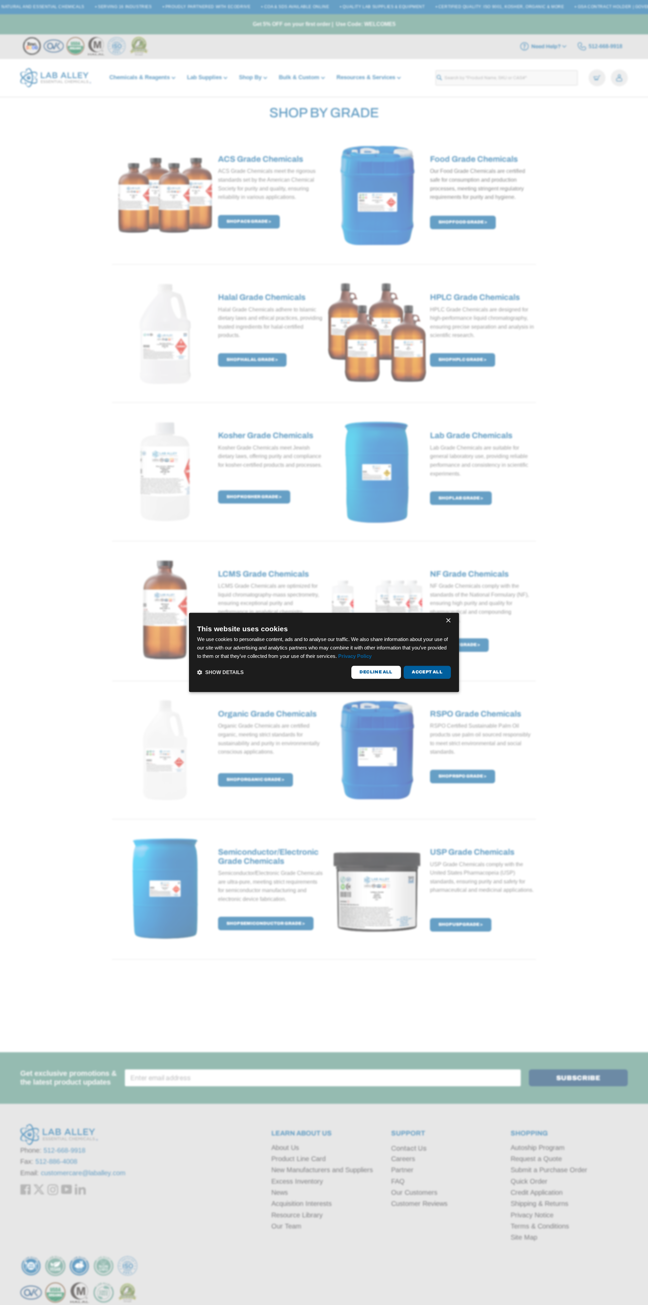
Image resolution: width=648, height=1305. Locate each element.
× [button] (448, 620)
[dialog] (324, 652)
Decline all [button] (375, 672)
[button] (220, 672)
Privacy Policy (355, 656)
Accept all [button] (427, 672)
